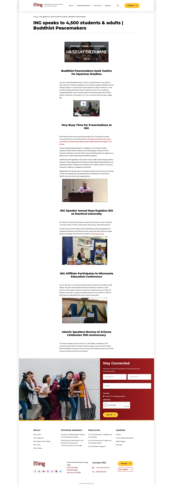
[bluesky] (60, 473)
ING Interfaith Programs (97, 446)
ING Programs (38, 438)
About (71, 5)
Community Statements (125, 438)
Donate (131, 5)
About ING (37, 434)
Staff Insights (121, 441)
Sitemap (119, 445)
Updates (108, 5)
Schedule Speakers (83, 5)
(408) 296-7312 (100, 471)
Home (35, 17)
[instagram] (52, 473)
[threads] (56, 473)
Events (118, 434)
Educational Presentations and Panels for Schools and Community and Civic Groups (72, 443)
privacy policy (120, 396)
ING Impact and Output (42, 441)
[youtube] (43, 473)
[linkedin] (48, 473)
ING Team (37, 445)
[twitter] (35, 473)
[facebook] (39, 473)
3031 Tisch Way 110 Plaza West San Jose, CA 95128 (74, 470)
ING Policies (37, 448)
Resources (97, 5)
